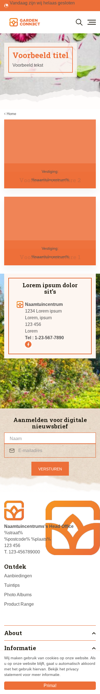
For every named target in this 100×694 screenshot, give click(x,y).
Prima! (50, 685)
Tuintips (12, 585)
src (79, 22)
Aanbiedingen (18, 575)
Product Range (19, 604)
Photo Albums (18, 594)
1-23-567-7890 (49, 337)
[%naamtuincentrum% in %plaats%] (24, 22)
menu (92, 22)
